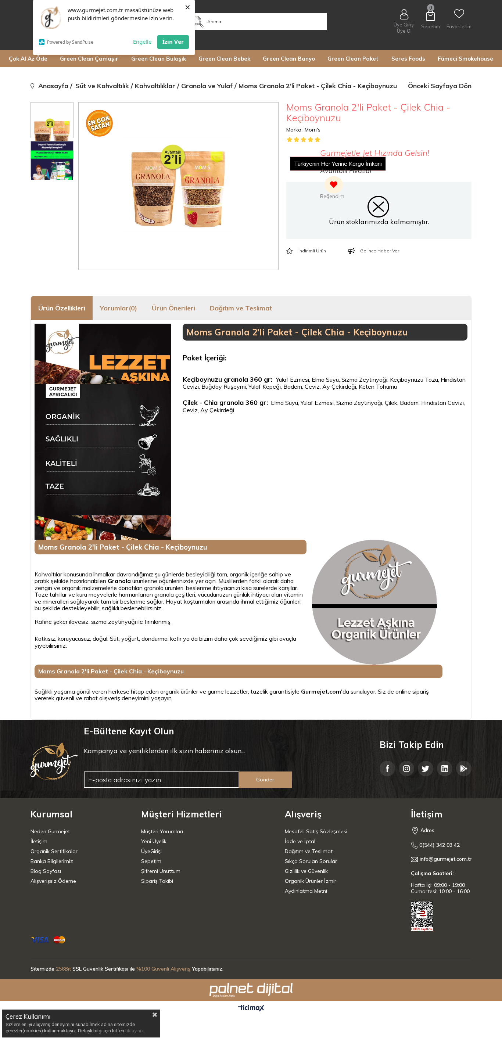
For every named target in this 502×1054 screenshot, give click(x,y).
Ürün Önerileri (173, 308)
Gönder (265, 779)
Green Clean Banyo (289, 58)
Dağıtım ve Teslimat (241, 308)
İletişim (39, 841)
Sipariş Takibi (157, 881)
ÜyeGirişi (151, 851)
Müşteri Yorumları (162, 831)
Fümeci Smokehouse (465, 58)
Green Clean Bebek (224, 58)
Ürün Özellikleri (61, 308)
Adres (426, 830)
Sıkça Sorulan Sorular (311, 861)
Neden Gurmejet (50, 831)
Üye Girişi (404, 25)
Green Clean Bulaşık (158, 58)
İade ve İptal (300, 841)
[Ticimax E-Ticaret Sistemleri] (251, 1008)
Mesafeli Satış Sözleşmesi (316, 831)
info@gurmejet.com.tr (445, 859)
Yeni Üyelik (153, 841)
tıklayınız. (135, 1030)
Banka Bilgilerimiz (52, 861)
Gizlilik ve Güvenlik (306, 871)
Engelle (142, 41)
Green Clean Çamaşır (89, 58)
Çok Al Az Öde (28, 58)
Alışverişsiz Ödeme (53, 881)
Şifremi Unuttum (160, 871)
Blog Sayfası (46, 871)
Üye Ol (404, 31)
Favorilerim (459, 26)
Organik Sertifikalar (54, 851)
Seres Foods (408, 58)
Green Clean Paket (353, 58)
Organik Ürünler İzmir (310, 881)
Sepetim (151, 861)
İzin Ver (173, 41)
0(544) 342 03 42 (439, 845)
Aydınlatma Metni (306, 891)
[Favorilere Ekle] (332, 188)
